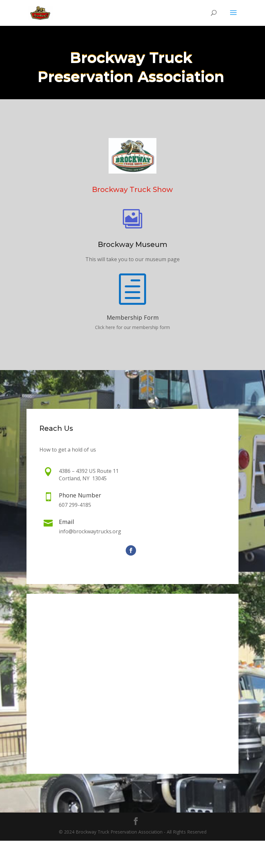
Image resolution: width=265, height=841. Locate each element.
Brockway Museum (132, 244)
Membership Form (133, 317)
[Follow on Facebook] (131, 550)
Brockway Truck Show (132, 189)
